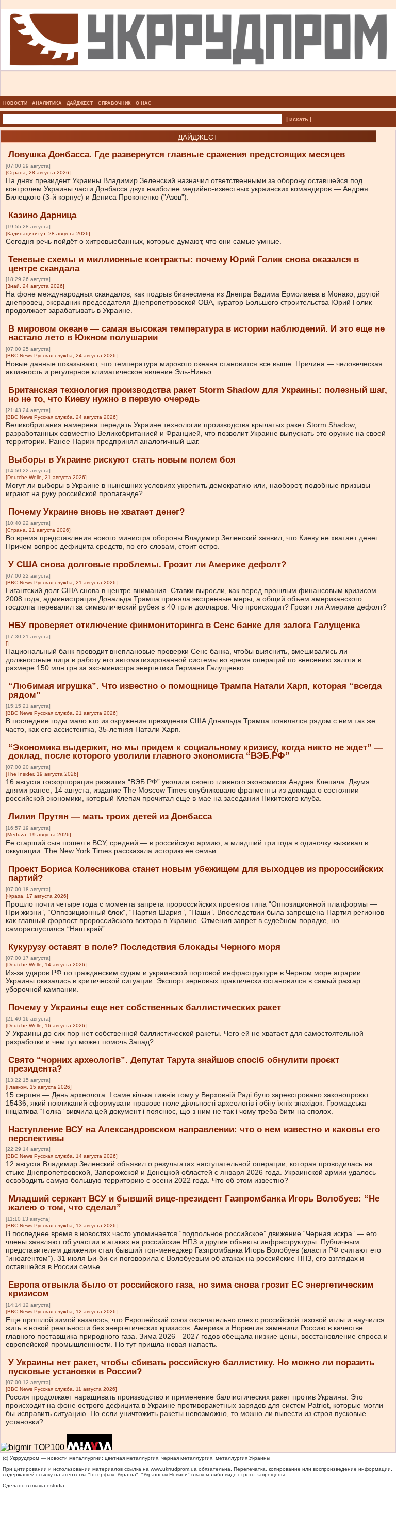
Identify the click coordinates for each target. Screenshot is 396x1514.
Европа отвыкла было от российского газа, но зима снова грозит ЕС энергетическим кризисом (191, 1289)
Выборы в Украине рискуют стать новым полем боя (122, 460)
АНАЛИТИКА (47, 103)
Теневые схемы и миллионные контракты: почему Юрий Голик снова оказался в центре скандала (183, 264)
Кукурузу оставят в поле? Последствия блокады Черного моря (144, 947)
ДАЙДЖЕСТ (80, 103)
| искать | (298, 119)
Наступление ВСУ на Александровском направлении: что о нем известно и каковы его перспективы (194, 1134)
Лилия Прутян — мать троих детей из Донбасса (110, 816)
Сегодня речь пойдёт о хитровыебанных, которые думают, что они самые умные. (144, 241)
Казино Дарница (42, 215)
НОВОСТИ (15, 103)
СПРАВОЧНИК (114, 103)
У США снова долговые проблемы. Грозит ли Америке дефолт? (147, 564)
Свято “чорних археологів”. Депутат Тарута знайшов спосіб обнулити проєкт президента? (173, 1064)
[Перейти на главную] (198, 93)
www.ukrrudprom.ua (174, 1469)
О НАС (144, 103)
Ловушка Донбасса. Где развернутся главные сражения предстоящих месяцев (176, 154)
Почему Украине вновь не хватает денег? (96, 512)
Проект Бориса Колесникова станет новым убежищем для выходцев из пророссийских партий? (195, 873)
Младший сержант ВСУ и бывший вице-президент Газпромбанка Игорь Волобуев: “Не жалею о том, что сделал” (194, 1203)
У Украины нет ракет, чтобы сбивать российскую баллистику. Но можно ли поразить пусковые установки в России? (191, 1367)
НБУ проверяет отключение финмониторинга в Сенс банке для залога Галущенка (184, 625)
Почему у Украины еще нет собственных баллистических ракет (144, 1007)
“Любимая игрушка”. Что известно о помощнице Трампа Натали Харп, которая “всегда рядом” (195, 690)
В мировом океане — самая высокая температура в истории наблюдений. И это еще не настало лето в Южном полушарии (196, 333)
